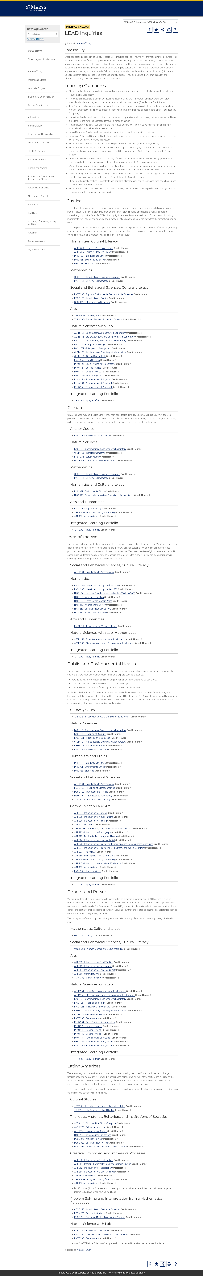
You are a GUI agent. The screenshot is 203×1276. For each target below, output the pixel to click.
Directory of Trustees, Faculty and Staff (42, 223)
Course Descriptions (38, 105)
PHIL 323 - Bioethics (84, 263)
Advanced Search (35, 39)
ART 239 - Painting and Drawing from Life (93, 855)
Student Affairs (35, 125)
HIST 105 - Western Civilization (89, 597)
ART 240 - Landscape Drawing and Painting (95, 512)
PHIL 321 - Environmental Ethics (89, 259)
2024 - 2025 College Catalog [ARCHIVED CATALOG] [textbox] (145, 22)
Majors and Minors (37, 80)
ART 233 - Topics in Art (85, 851)
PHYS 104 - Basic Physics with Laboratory (94, 364)
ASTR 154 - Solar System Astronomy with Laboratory (100, 333)
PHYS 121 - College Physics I (88, 367)
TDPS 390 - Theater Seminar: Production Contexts (98, 319)
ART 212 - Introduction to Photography (93, 832)
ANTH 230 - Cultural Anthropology (90, 1127)
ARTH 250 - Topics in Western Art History (93, 248)
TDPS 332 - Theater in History (88, 977)
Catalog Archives (36, 241)
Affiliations (33, 204)
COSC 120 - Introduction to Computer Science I (97, 277)
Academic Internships (38, 187)
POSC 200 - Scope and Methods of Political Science (99, 1217)
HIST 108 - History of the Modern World (93, 601)
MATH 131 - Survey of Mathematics (91, 281)
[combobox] (150, 22)
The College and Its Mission (41, 59)
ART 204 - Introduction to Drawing (90, 813)
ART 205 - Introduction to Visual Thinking (93, 817)
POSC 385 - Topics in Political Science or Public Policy (100, 1146)
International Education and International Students (41, 178)
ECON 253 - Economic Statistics (89, 1213)
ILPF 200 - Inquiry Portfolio (87, 400)
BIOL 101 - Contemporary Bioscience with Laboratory (100, 340)
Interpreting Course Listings (41, 96)
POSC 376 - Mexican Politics (88, 1139)
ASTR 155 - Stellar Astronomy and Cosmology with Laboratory (104, 336)
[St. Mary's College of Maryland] (36, 8)
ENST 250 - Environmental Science (91, 749)
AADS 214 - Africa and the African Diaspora (95, 1123)
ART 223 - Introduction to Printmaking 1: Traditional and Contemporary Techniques (113, 844)
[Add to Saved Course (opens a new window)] (156, 30)
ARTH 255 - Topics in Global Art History (93, 252)
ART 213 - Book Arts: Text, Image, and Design (96, 836)
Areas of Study (35, 71)
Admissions (33, 117)
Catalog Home (35, 51)
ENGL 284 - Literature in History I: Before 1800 (96, 585)
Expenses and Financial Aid (41, 134)
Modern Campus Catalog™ (132, 1272)
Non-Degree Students (38, 196)
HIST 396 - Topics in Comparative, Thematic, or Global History (104, 495)
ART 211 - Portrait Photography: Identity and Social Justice (102, 828)
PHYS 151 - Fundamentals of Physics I (92, 379)
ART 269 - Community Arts (86, 315)
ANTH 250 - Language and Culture (90, 1131)
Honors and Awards (37, 168)
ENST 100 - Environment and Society (92, 435)
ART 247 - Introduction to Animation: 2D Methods (97, 863)
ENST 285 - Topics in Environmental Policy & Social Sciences (103, 294)
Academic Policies (37, 159)
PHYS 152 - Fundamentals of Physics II (93, 383)
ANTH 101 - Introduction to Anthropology (94, 572)
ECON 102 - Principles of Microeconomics (94, 788)
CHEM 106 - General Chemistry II (90, 356)
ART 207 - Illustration (84, 824)
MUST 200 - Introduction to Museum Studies (95, 626)
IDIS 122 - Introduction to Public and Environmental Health (102, 716)
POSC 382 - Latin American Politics (91, 1142)
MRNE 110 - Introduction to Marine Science (95, 460)
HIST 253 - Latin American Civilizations (92, 608)
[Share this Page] (162, 29)
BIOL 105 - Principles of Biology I (90, 344)
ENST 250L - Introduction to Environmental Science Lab (101, 1234)
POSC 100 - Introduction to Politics (91, 298)
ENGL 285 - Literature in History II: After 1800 (95, 589)
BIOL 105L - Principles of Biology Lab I (92, 348)
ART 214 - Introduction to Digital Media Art (94, 840)
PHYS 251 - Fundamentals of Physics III (93, 387)
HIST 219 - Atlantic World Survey (90, 605)
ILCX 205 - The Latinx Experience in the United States (99, 1106)
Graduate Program (37, 88)
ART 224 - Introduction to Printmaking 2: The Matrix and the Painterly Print (109, 848)
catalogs (65, 1272)
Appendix (32, 232)
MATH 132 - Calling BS (85, 935)
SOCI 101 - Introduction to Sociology (92, 302)
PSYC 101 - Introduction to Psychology (93, 795)
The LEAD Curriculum (38, 151)
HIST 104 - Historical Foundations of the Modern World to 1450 (104, 593)
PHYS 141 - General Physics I (88, 371)
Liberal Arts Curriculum (38, 142)
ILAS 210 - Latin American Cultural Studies (94, 1110)
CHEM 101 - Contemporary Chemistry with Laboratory (100, 352)
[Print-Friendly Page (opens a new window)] (169, 30)
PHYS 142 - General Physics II (88, 375)
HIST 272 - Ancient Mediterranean (90, 612)
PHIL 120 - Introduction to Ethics (90, 256)
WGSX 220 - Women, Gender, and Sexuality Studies (98, 949)
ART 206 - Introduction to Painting (90, 820)
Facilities (32, 213)
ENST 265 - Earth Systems (87, 360)
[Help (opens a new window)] (175, 30)
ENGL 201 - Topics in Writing (87, 508)
